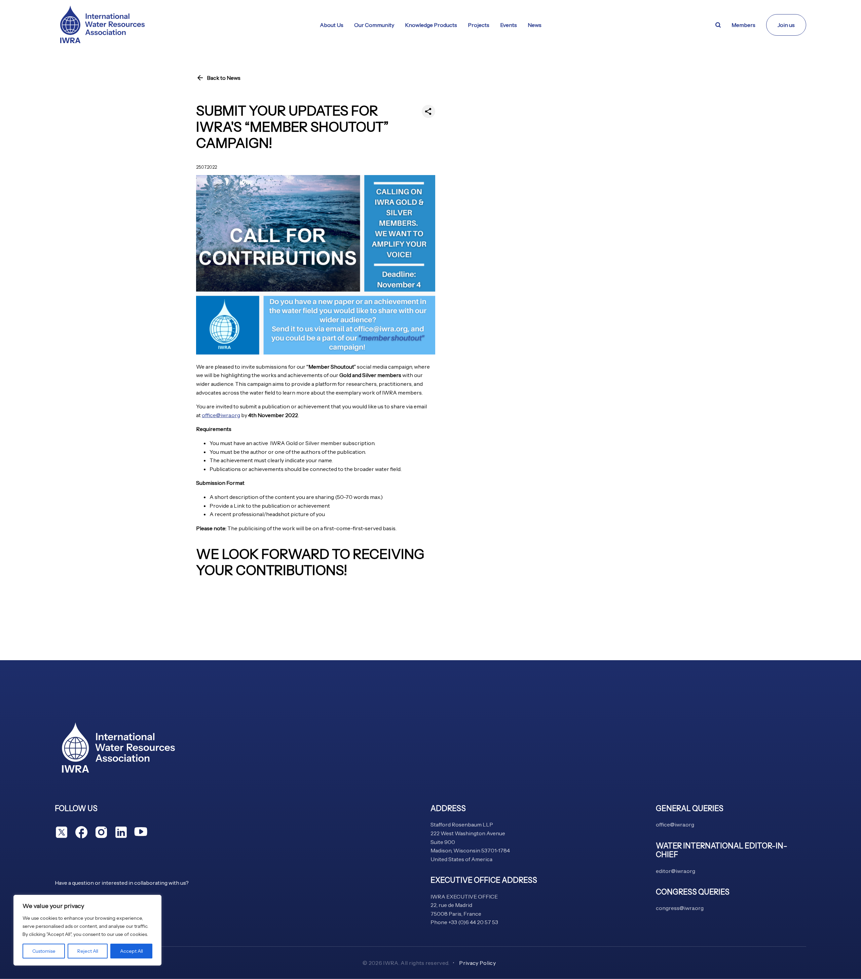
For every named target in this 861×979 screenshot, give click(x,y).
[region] (87, 930)
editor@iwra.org (675, 871)
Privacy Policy (477, 962)
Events (508, 25)
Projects (478, 25)
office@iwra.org (221, 415)
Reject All (87, 951)
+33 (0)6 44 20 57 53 (473, 922)
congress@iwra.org (680, 908)
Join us (786, 25)
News (534, 25)
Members (743, 25)
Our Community (374, 25)
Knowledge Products (431, 25)
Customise (43, 951)
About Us (331, 25)
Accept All (131, 951)
